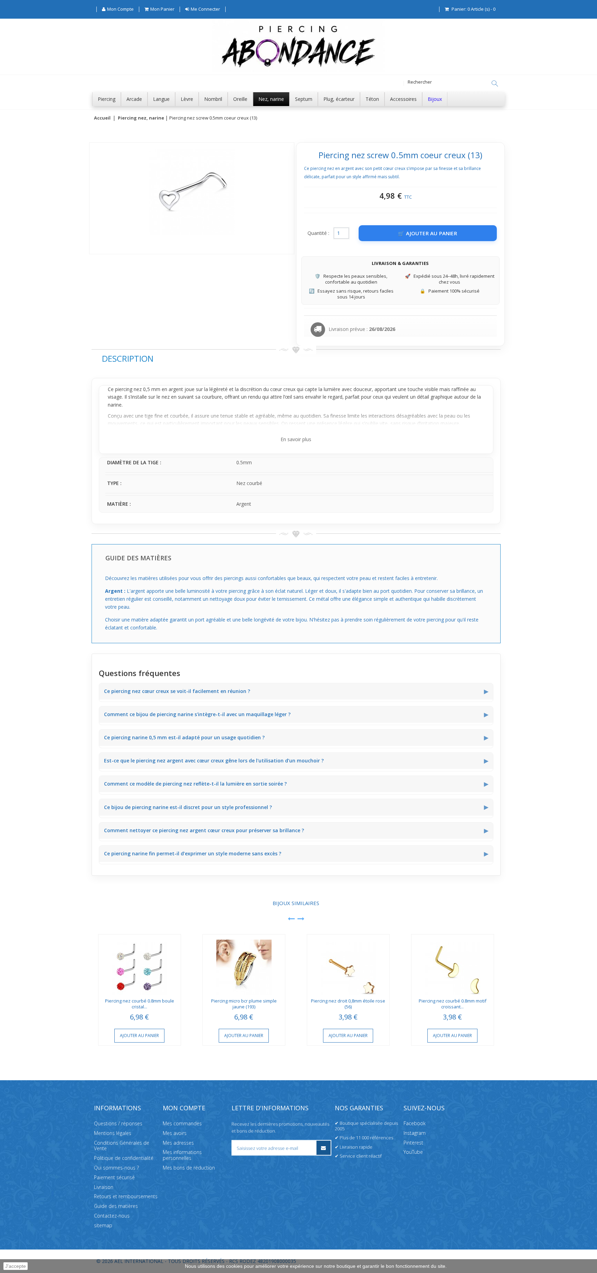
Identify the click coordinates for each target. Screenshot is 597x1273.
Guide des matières (116, 1206)
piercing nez (128, 389)
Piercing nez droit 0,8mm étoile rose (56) (348, 1004)
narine (115, 404)
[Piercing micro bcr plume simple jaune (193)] (244, 964)
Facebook (415, 1123)
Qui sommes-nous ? (116, 1167)
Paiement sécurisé (114, 1177)
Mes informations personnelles (182, 1155)
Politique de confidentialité (123, 1158)
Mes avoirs (175, 1133)
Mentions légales (112, 1133)
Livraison (103, 1187)
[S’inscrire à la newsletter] (323, 1148)
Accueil (102, 118)
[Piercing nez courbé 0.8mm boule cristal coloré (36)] (139, 964)
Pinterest (413, 1142)
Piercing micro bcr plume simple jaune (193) (244, 1004)
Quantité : (318, 233)
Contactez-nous (112, 1215)
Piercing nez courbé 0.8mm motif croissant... (452, 1004)
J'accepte (15, 1266)
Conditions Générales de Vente (121, 1145)
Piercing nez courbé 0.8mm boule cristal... (139, 1004)
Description (127, 358)
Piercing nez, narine (141, 118)
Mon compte (184, 1108)
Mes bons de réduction (189, 1167)
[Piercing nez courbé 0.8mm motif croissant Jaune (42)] (452, 964)
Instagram (415, 1133)
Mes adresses (178, 1142)
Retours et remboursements (126, 1196)
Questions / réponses (118, 1123)
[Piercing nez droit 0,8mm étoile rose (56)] (348, 964)
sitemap (103, 1225)
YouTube (413, 1152)
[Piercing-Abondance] (298, 70)
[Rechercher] (494, 83)
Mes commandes (182, 1123)
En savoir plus (296, 439)
